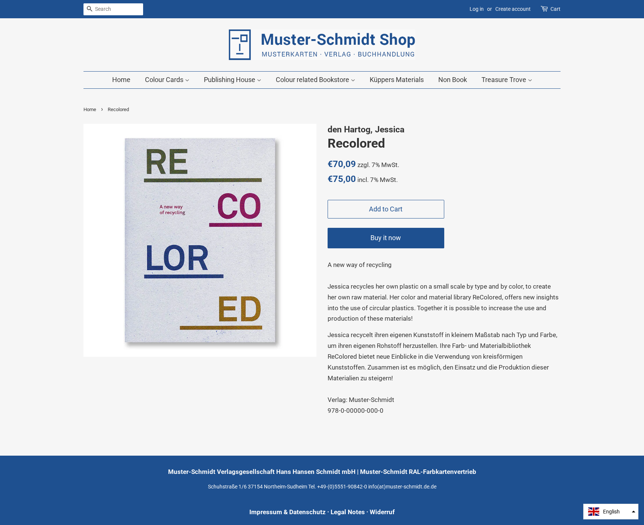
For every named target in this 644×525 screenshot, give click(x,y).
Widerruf (382, 512)
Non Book (452, 80)
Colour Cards (165, 80)
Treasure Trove (505, 80)
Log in (477, 9)
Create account (513, 9)
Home (121, 80)
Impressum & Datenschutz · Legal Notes (307, 512)
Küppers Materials (397, 80)
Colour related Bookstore (313, 80)
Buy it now (385, 238)
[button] (610, 511)
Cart (555, 9)
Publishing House (230, 80)
